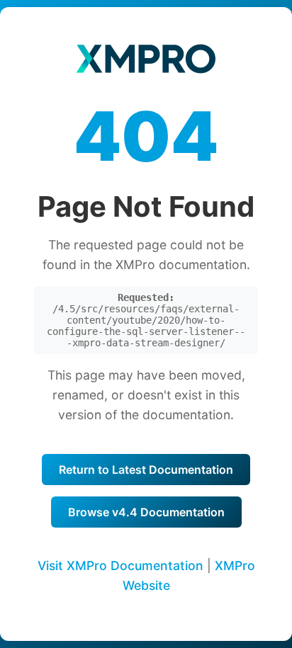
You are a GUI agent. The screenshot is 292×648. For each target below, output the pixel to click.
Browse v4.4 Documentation (146, 512)
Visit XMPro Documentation (120, 565)
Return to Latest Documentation (146, 469)
